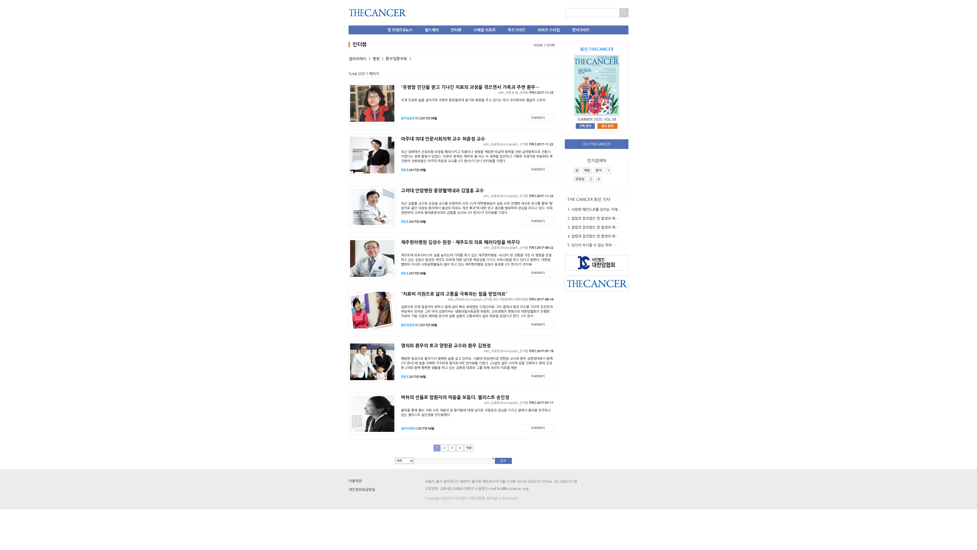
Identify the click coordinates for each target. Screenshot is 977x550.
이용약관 (355, 481)
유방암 (579, 179)
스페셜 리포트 (484, 30)
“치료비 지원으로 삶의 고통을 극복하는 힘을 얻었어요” (454, 294)
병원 (376, 59)
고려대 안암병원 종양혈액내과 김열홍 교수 (442, 190)
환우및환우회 (396, 59)
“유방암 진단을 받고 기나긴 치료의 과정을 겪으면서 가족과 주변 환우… (470, 87)
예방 (587, 170)
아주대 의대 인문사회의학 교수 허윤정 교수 (443, 139)
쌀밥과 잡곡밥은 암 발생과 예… (595, 218)
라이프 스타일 (549, 30)
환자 (599, 170)
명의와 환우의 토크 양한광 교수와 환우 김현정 (446, 345)
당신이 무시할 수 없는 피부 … (593, 245)
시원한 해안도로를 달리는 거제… (596, 209)
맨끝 (469, 447)
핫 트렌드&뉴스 (400, 30)
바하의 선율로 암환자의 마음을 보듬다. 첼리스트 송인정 (455, 397)
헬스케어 (432, 30)
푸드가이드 (517, 30)
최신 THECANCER (596, 49)
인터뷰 (456, 30)
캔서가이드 (581, 30)
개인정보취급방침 (362, 489)
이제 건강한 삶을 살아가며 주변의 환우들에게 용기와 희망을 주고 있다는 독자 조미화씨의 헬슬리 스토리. (474, 100)
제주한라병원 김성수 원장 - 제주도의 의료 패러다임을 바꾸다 (460, 242)
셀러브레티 (357, 59)
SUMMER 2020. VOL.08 (596, 119)
